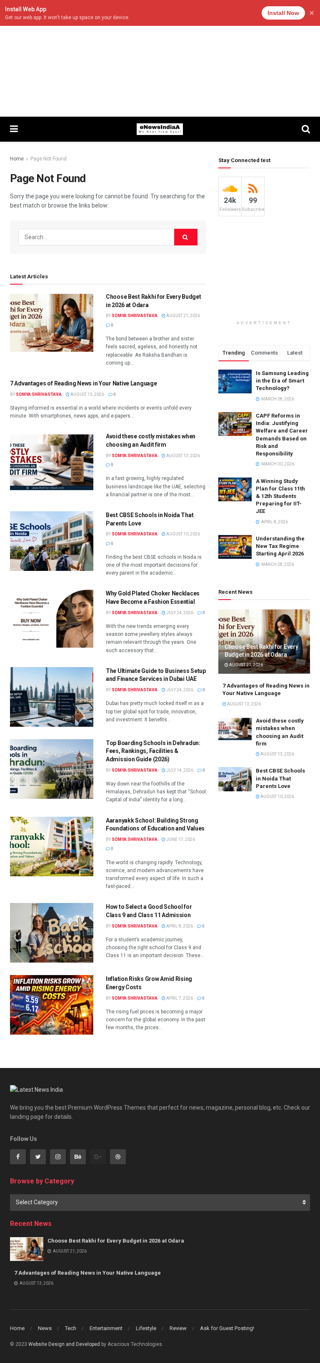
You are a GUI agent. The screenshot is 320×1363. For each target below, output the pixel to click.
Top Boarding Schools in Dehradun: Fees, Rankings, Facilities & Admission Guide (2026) (153, 751)
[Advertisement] (160, 58)
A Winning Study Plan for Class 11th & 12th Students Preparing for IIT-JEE (280, 496)
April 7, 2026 (179, 998)
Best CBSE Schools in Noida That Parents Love (280, 778)
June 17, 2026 (180, 839)
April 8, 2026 (179, 926)
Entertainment (106, 1328)
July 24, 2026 (179, 612)
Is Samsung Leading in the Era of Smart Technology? (282, 380)
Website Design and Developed (64, 1344)
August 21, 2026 (182, 315)
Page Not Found (48, 159)
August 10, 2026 (182, 534)
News (45, 1328)
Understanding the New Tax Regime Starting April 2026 (280, 546)
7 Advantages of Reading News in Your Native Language (83, 383)
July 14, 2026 (179, 770)
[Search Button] (186, 237)
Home (17, 159)
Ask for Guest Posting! (227, 1328)
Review (178, 1328)
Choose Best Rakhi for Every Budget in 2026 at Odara (116, 1241)
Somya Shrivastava (135, 315)
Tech (70, 1328)
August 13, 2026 (87, 394)
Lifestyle (146, 1328)
